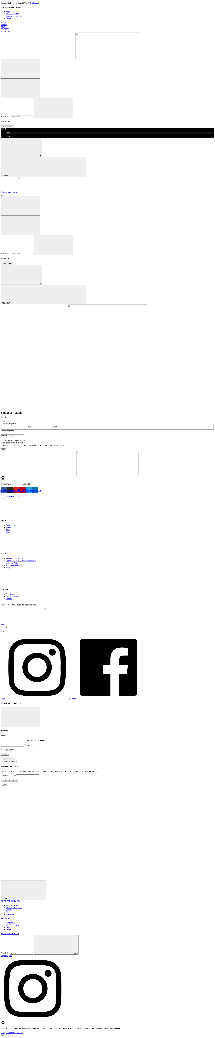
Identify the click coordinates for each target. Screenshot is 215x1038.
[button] (107, 627)
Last (55, 427)
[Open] (2, 195)
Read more (34, 3)
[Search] (20, 68)
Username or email (8, 776)
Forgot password (8, 759)
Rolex (4, 127)
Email (7, 436)
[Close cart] (20, 717)
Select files (20, 443)
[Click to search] (53, 108)
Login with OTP (10, 761)
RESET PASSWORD (9, 780)
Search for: (5, 116)
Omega (10, 127)
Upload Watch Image (13, 440)
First (28, 427)
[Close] (20, 88)
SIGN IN (5, 754)
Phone (7, 431)
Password (29, 745)
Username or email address (36, 740)
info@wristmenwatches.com (12, 496)
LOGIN (4, 785)
